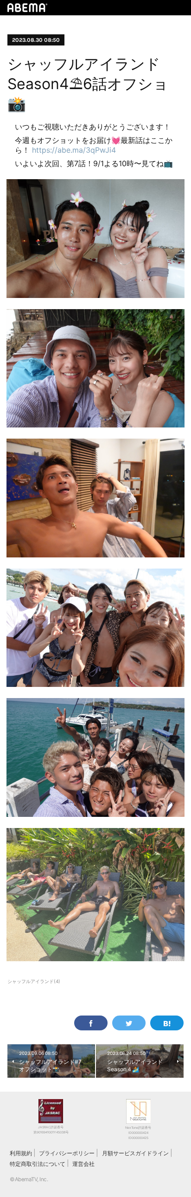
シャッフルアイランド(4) (33, 981)
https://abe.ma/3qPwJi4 (74, 150)
